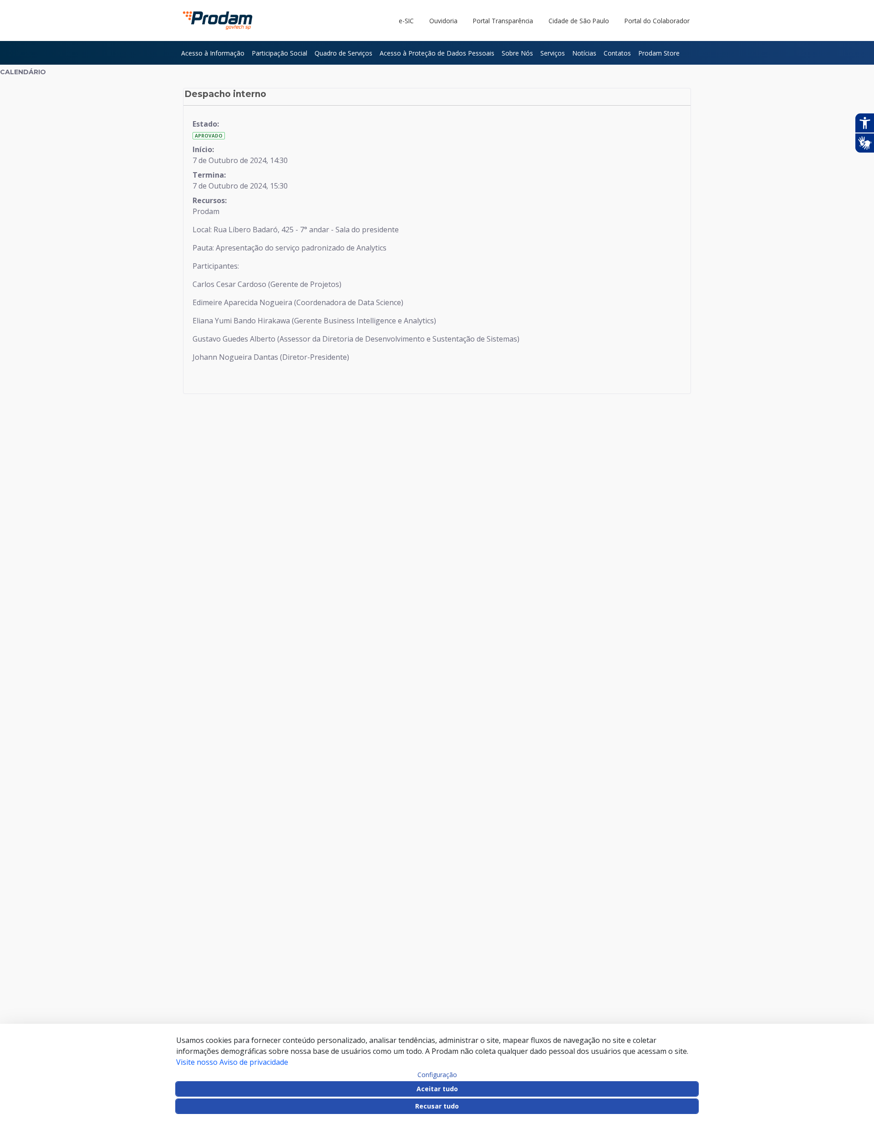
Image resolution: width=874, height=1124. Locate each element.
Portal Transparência (503, 20)
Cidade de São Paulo (579, 20)
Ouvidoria (443, 20)
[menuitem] (213, 53)
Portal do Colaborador (657, 20)
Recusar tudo (437, 1106)
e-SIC (406, 20)
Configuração (437, 1074)
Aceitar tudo (437, 1088)
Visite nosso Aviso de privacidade (232, 1062)
